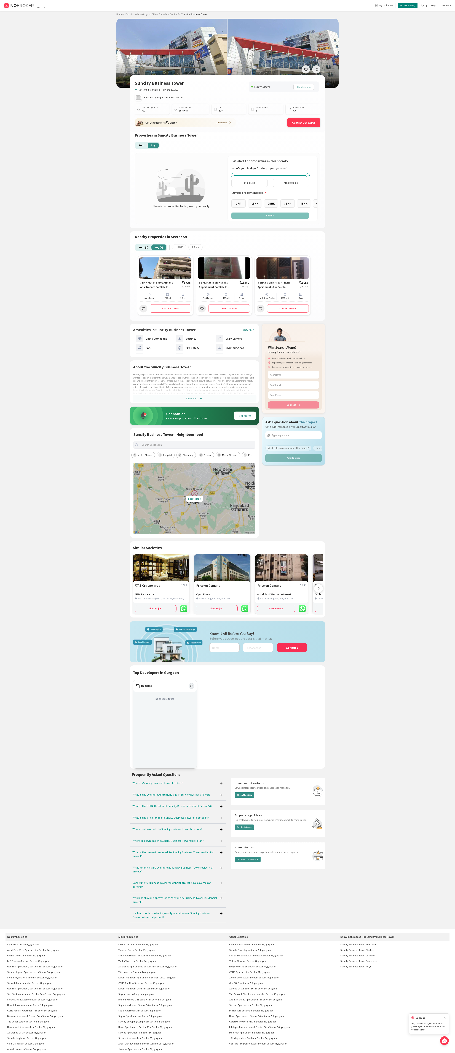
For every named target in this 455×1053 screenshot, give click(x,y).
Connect (291, 404)
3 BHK (195, 247)
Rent (39, 7)
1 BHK (179, 247)
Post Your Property (408, 5)
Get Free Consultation (247, 859)
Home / (120, 14)
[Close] (444, 1018)
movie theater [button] (229, 455)
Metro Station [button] (145, 455)
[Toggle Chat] (444, 1040)
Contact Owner (170, 308)
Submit (270, 215)
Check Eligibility (244, 795)
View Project (155, 608)
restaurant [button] (254, 455)
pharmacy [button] (188, 455)
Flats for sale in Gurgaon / (139, 14)
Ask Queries (293, 457)
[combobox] (197, 444)
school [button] (207, 455)
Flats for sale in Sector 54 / (167, 14)
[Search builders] (191, 686)
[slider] (233, 175)
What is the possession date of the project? (288, 448)
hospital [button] (167, 455)
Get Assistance (244, 827)
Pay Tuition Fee (386, 5)
